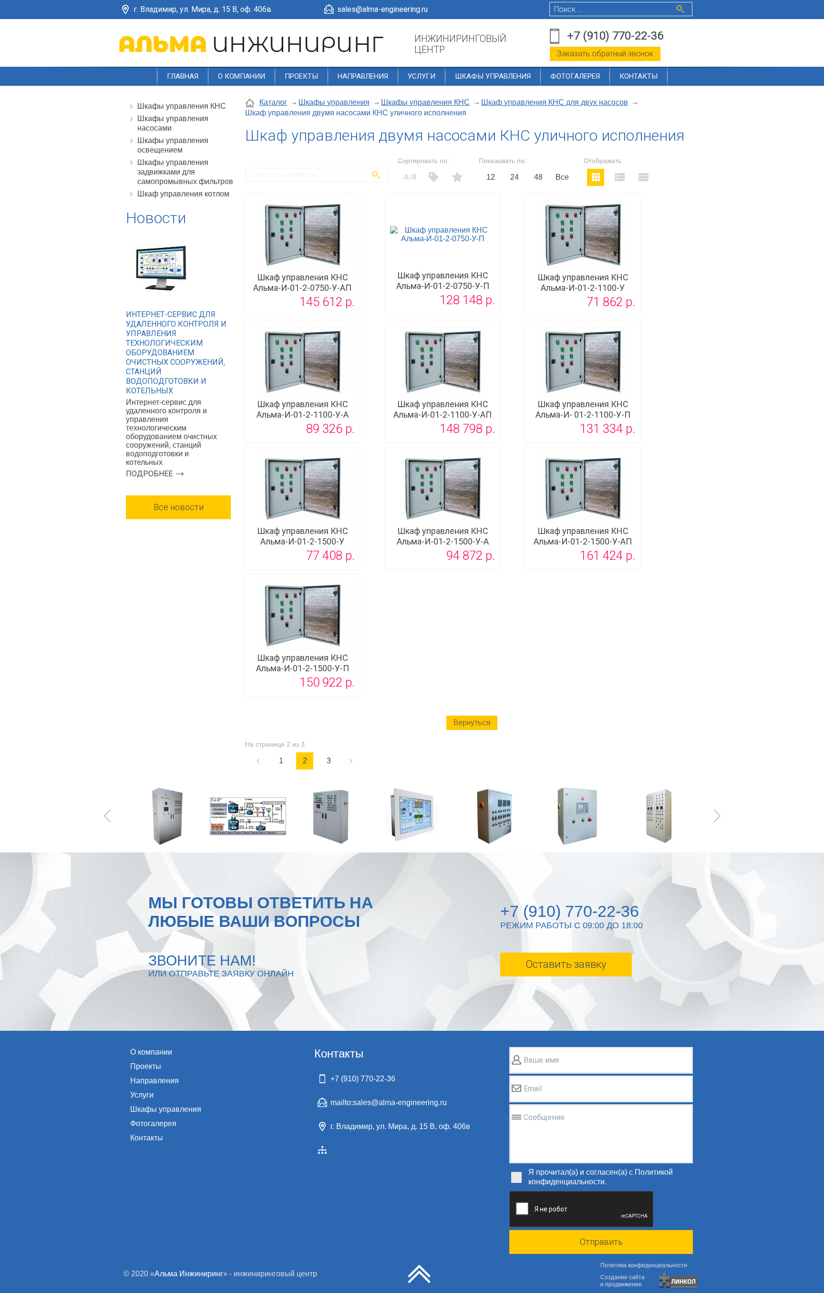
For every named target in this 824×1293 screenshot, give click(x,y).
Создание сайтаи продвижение (622, 1281)
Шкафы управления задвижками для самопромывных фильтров (185, 171)
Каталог (273, 102)
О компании (241, 76)
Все (562, 177)
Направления (363, 76)
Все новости (179, 507)
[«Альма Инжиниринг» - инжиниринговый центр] (253, 44)
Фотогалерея (575, 76)
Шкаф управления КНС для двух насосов (554, 102)
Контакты (638, 76)
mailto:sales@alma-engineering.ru (388, 1102)
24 (514, 177)
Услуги (421, 76)
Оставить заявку (565, 964)
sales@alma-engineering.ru (382, 9)
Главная (182, 76)
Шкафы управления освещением (172, 145)
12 (490, 177)
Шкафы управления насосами (172, 123)
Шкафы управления (493, 76)
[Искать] (376, 175)
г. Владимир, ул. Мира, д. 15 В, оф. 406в (202, 9)
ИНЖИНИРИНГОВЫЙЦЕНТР (460, 44)
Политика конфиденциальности (643, 1265)
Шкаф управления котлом (183, 194)
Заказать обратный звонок (605, 53)
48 (538, 177)
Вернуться (471, 722)
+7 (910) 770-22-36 (615, 35)
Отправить (601, 1242)
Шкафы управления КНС (181, 106)
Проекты (301, 76)
